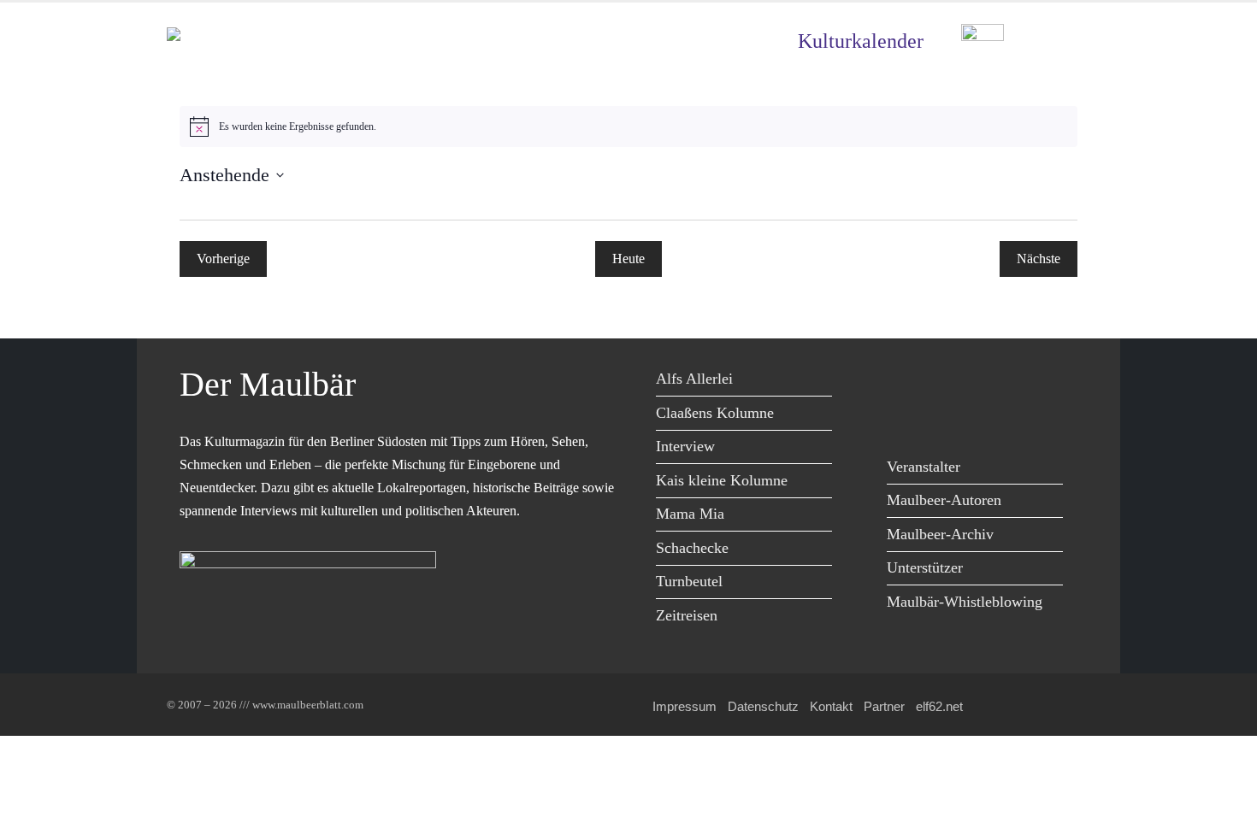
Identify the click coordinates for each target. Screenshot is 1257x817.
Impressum (684, 706)
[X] (942, 381)
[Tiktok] (904, 416)
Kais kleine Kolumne (722, 480)
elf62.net (939, 706)
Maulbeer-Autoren (944, 499)
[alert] (628, 126)
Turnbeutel (689, 581)
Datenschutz (763, 706)
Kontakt (831, 706)
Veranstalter (923, 466)
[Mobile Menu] (1069, 41)
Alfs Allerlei (694, 378)
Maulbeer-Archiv (940, 534)
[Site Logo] (265, 41)
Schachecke (692, 547)
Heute (628, 258)
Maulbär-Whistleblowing (964, 601)
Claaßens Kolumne (715, 412)
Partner (884, 706)
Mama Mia (690, 513)
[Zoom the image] (982, 36)
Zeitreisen (686, 615)
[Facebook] (904, 381)
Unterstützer (925, 567)
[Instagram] (1019, 381)
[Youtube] (981, 381)
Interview (685, 446)
